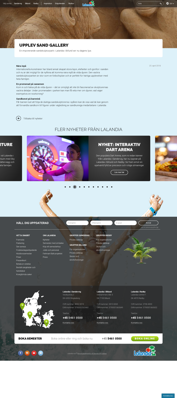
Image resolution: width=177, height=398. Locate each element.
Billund (27, 3)
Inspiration (48, 3)
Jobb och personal (51, 250)
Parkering (20, 243)
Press (45, 257)
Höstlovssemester (24, 253)
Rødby (35, 3)
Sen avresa (21, 246)
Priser (18, 257)
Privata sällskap (76, 240)
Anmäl (148, 223)
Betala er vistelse (23, 264)
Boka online (145, 338)
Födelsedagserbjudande (26, 250)
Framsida (20, 240)
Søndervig (18, 3)
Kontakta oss (68, 323)
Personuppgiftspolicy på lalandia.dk (89, 353)
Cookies (104, 353)
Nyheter (46, 240)
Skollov (71, 3)
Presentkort (21, 260)
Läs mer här (119, 172)
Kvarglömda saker (24, 274)
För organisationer (77, 249)
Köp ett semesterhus (52, 246)
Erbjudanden (60, 3)
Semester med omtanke (53, 243)
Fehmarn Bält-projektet (52, 253)
